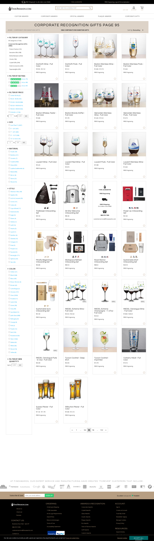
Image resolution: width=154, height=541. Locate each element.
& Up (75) (24, 79)
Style (12, 188)
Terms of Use (51, 523)
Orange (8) (14, 322)
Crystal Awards (77, 16)
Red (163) (13, 332)
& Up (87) (24, 86)
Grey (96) (13, 309)
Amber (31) (14, 272)
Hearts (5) (13, 228)
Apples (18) (14, 195)
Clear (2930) (14, 295)
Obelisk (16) (14, 239)
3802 (63, 30)
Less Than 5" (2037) (16, 125)
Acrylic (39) (14, 152)
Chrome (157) (15, 292)
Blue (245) (13, 278)
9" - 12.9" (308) (15, 135)
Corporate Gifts (132, 16)
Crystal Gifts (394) (14, 62)
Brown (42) (14, 285)
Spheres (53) (14, 259)
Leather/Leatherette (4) (17, 168)
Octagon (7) (14, 242)
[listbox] (138, 30)
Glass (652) (14, 165)
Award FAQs (50, 517)
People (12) (14, 249)
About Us (19, 509)
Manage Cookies (122, 538)
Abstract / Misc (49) (16, 192)
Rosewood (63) (15, 336)
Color (12, 269)
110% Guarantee (52, 510)
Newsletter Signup (121, 517)
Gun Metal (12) (15, 312)
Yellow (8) (13, 352)
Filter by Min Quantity (15, 360)
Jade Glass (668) (15, 315)
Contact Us (15, 533)
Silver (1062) (14, 339)
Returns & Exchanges (53, 520)
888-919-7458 (16, 527)
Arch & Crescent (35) (17, 198)
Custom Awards (21, 16)
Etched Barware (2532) (16, 56)
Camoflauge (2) (15, 289)
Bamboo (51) (14, 155)
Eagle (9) (13, 215)
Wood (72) (14, 182)
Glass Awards (86, 513)
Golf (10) (13, 225)
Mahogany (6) (15, 319)
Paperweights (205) (15, 69)
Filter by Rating (17, 76)
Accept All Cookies (139, 538)
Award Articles (120, 532)
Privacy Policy (120, 523)
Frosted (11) (14, 299)
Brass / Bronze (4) (16, 282)
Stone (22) (13, 178)
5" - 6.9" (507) (14, 129)
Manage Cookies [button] (121, 520)
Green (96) (14, 305)
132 (101, 430)
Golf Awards (85, 530)
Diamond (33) (15, 212)
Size (11, 122)
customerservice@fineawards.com (22, 530)
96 (93, 430)
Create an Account (121, 510)
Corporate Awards (49, 16)
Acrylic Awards (86, 517)
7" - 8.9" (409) (14, 132)
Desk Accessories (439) (16, 66)
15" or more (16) (15, 139)
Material (13, 148)
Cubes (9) (13, 205)
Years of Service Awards (89, 526)
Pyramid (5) (14, 252)
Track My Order (120, 513)
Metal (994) (14, 172)
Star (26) (13, 262)
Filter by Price (16, 92)
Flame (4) (13, 218)
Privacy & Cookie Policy (72, 538)
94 (85, 430)
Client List (19, 512)
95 (89, 430)
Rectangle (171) (15, 255)
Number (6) (14, 235)
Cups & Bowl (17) (16, 208)
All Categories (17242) (14, 41)
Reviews (18, 515)
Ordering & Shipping (53, 507)
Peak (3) (13, 245)
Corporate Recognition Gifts (77, 30)
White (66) (13, 346)
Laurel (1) (13, 232)
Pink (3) (13, 325)
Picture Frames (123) (15, 49)
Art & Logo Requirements (54, 513)
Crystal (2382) (15, 162)
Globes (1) (14, 222)
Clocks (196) (13, 59)
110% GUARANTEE (76, 2)
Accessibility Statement (53, 526)
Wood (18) (14, 349)
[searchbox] (73, 8)
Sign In (118, 507)
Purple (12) (14, 329)
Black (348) (14, 275)
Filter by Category (18, 37)
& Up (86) (24, 82)
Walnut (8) (13, 342)
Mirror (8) (13, 175)
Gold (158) (14, 302)
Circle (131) (14, 202)
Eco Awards (85, 523)
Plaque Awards (104, 16)
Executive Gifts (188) (15, 52)
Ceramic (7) (14, 158)
